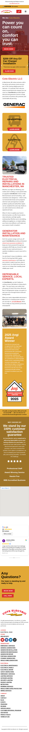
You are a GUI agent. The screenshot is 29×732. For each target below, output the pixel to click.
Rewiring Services (7, 686)
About (3, 695)
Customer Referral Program (11, 710)
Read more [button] (5, 553)
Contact (3, 698)
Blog (2, 700)
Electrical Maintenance (9, 665)
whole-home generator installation (12, 243)
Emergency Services (8, 645)
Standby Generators (8, 658)
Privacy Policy (6, 714)
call (16, 301)
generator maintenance (9, 260)
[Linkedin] (10, 640)
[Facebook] (6, 640)
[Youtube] (2, 640)
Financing (4, 704)
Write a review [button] (7, 534)
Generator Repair (7, 654)
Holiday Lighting (6, 682)
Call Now (8, 596)
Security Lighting (7, 680)
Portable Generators (8, 656)
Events (3, 702)
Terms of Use (5, 716)
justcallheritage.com (14, 3)
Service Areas (5, 708)
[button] (10, 6)
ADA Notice (4, 712)
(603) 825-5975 (5, 636)
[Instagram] (15, 640)
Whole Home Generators (9, 660)
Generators (5, 643)
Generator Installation (9, 650)
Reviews (3, 706)
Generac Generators (8, 647)
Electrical (4, 663)
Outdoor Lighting (7, 678)
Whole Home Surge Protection (11, 688)
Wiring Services (6, 690)
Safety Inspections (7, 671)
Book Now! (8, 49)
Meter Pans (4, 684)
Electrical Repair (7, 669)
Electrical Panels (7, 667)
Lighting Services (7, 676)
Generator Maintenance (9, 652)
